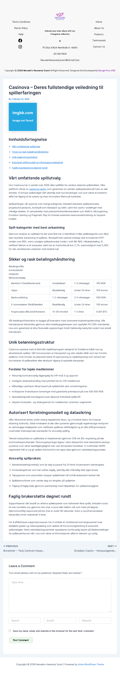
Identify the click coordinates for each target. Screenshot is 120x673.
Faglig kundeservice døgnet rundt (30, 167)
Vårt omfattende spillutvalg (26, 146)
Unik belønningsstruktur (24, 157)
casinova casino (37, 189)
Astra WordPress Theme (91, 664)
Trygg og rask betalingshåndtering (30, 151)
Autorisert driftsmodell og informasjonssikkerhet (37, 162)
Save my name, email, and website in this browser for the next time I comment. (53, 631)
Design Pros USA (106, 70)
